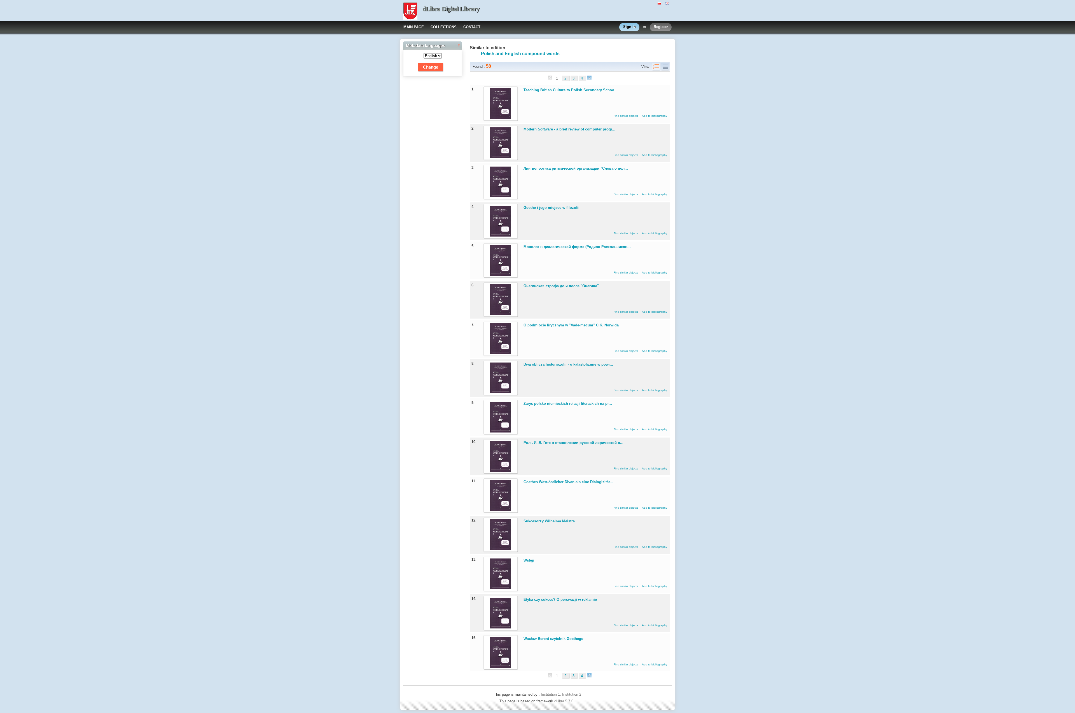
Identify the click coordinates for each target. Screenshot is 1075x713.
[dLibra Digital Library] (410, 11)
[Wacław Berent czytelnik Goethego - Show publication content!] (500, 666)
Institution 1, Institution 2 (561, 694)
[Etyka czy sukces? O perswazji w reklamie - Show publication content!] (500, 627)
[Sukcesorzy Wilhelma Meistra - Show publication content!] (500, 549)
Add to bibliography (654, 115)
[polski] (660, 3)
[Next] (589, 78)
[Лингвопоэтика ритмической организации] (500, 196)
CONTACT (471, 27)
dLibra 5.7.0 (564, 701)
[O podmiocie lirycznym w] (500, 353)
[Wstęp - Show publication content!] (500, 588)
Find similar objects (626, 115)
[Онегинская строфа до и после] (500, 314)
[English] (667, 3)
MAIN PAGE (413, 27)
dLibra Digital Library (451, 8)
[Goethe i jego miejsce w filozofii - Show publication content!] (500, 235)
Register (661, 27)
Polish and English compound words (520, 53)
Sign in (629, 27)
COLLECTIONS (444, 27)
